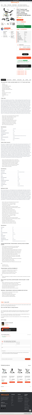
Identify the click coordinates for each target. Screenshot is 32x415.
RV (11, 403)
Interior (12, 400)
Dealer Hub (14, 0)
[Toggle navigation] (1, 2)
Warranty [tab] (14, 79)
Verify (25, 49)
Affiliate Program (26, 407)
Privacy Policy (26, 404)
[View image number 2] (5, 24)
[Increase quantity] (21, 54)
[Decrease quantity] (17, 54)
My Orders (22, 0)
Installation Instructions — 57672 (22, 74)
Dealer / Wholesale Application (26, 409)
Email (2, 347)
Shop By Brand (20, 401)
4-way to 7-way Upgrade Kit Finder (20, 398)
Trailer (12, 397)
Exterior (12, 399)
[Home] (15, 2)
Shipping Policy (26, 401)
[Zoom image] (14, 8)
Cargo (12, 402)
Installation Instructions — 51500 (22, 72)
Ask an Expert (11, 29)
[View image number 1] (2, 24)
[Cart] (31, 2)
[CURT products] (18, 29)
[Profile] (29, 2)
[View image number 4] (11, 24)
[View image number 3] (8, 24)
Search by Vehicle (20, 396)
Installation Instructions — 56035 (22, 73)
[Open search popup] (28, 2)
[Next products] (30, 386)
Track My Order (26, 398)
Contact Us (30, 0)
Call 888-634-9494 (7, 330)
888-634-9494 (6, 29)
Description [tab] (3, 79)
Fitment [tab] (27, 79)
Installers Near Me (18, 0)
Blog (27, 0)
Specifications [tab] (9, 79)
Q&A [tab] (23, 79)
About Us (25, 0)
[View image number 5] (13, 24)
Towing (12, 396)
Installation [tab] (19, 79)
